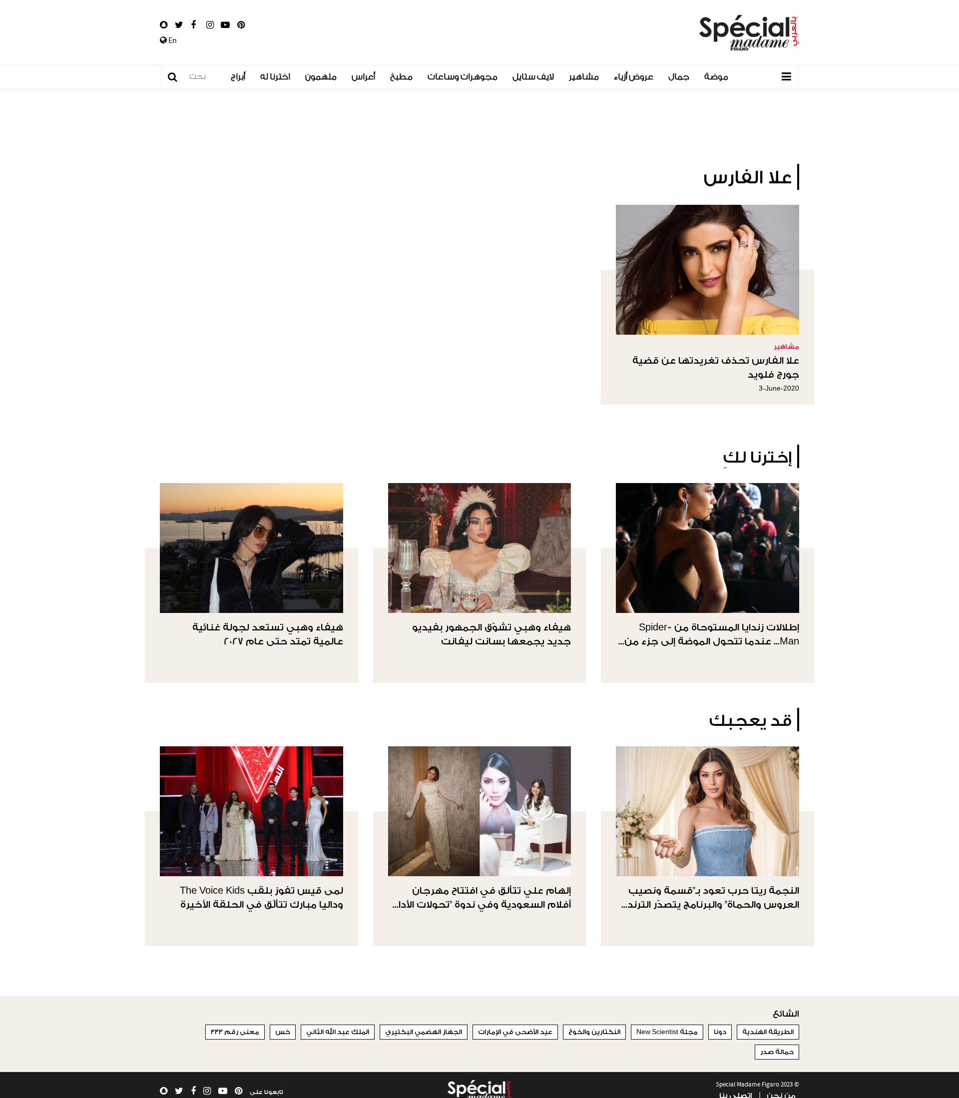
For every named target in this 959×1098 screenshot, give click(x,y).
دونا (720, 1032)
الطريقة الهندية (768, 1032)
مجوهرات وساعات (462, 76)
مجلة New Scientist (667, 1032)
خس (282, 1032)
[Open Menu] (786, 76)
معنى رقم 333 (235, 1032)
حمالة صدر (777, 1052)
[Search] (177, 77)
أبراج (238, 76)
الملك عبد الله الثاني (337, 1032)
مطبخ (401, 76)
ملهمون (321, 76)
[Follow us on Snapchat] (163, 25)
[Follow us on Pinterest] (241, 25)
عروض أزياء (633, 76)
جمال (678, 76)
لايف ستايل (533, 76)
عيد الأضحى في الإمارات (515, 1032)
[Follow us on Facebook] (193, 25)
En (172, 40)
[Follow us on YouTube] (225, 25)
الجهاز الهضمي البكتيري (423, 1032)
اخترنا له (275, 76)
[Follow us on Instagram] (210, 25)
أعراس (363, 76)
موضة (716, 76)
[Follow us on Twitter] (179, 25)
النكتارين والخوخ (594, 1032)
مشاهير (584, 76)
